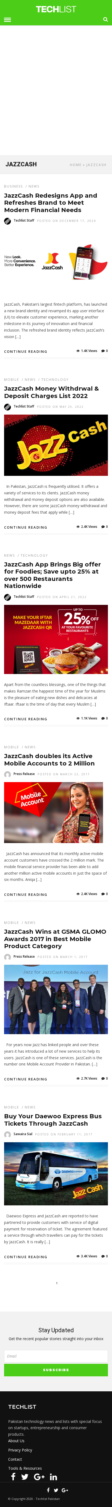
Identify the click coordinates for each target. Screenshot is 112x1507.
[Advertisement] (56, 92)
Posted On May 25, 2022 (60, 407)
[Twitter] (25, 1476)
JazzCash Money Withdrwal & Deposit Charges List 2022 (51, 392)
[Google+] (39, 1476)
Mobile (11, 379)
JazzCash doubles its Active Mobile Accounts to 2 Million (49, 759)
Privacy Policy (20, 1450)
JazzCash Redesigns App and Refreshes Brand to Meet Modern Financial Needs (50, 203)
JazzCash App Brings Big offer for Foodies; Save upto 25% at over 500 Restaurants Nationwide (52, 575)
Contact (15, 1459)
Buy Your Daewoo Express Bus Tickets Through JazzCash (53, 1120)
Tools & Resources (25, 1468)
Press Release (24, 773)
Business (13, 186)
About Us (16, 1440)
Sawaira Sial (23, 1134)
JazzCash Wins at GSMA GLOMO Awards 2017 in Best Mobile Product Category (55, 939)
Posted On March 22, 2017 (64, 774)
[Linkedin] (53, 1476)
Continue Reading (26, 351)
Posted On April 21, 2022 (62, 597)
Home (76, 165)
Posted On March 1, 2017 (63, 957)
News (34, 186)
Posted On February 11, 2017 (64, 1134)
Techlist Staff (24, 220)
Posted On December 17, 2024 (66, 221)
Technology (55, 379)
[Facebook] (13, 1476)
